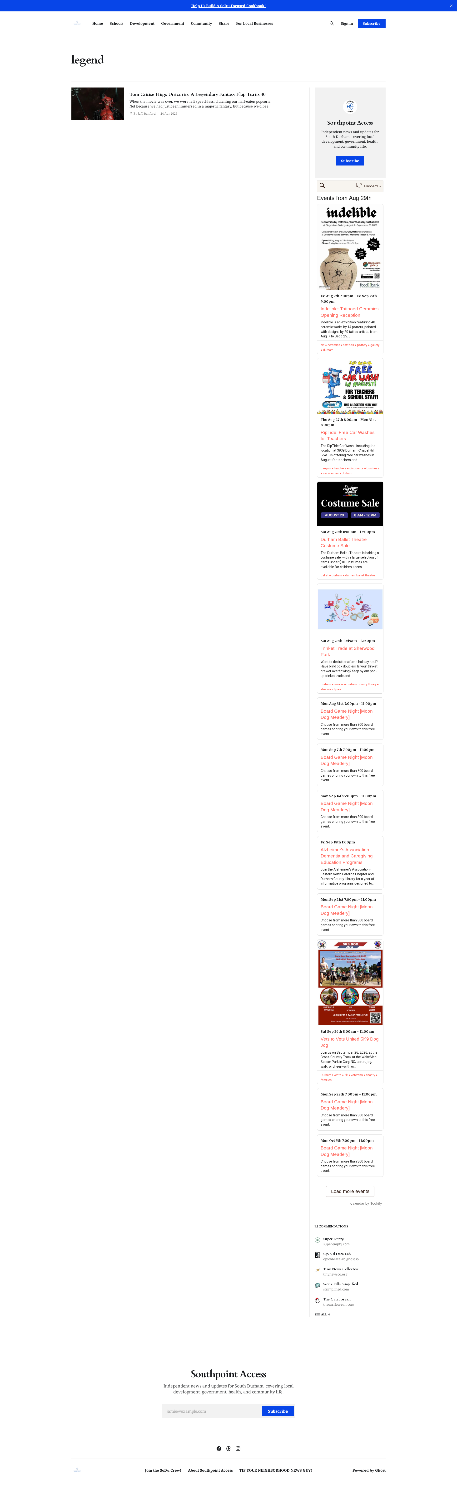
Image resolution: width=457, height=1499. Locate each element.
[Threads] (228, 1448)
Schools (116, 23)
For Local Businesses (254, 23)
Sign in (347, 23)
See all (321, 1314)
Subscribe (372, 23)
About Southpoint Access (210, 1470)
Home (97, 23)
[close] (451, 6)
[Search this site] (332, 23)
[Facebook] (219, 1448)
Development (142, 23)
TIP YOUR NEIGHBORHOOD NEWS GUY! (275, 1470)
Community (201, 23)
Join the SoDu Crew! (163, 1470)
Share (224, 23)
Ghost (380, 1470)
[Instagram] (238, 1448)
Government (172, 23)
